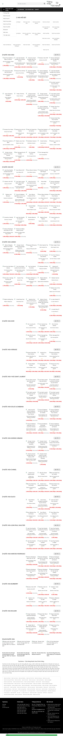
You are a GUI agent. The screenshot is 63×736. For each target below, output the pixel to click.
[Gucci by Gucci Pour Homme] (54, 500)
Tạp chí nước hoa (29, 9)
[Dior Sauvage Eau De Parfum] (43, 335)
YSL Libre (18, 692)
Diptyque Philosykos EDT (31, 248)
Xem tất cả (57, 54)
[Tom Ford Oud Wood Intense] (8, 267)
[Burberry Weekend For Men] (54, 598)
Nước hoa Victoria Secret (22, 687)
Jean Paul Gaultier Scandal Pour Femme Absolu (42, 534)
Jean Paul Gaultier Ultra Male (55, 134)
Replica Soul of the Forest (55, 291)
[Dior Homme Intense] (54, 324)
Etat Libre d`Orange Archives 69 (8, 282)
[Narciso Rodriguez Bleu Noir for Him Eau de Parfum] (54, 558)
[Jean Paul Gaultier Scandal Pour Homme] (54, 71)
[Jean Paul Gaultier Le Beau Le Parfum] (8, 58)
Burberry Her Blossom (8, 198)
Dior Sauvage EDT (15, 690)
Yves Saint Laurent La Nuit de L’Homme (42, 396)
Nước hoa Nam (44, 689)
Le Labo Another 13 (25, 692)
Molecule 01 (45, 687)
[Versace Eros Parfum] (19, 70)
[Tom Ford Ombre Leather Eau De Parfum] (19, 267)
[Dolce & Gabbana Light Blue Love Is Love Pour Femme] (19, 196)
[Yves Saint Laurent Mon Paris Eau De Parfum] (31, 381)
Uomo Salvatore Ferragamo (8, 98)
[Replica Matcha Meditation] (43, 278)
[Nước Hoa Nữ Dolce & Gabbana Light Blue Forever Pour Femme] (31, 412)
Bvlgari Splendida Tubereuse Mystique (31, 618)
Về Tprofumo (21, 9)
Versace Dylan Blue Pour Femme (55, 199)
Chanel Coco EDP (33, 692)
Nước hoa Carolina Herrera (18, 681)
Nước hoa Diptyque (45, 681)
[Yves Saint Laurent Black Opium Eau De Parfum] (54, 394)
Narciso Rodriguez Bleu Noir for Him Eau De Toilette (42, 562)
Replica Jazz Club (19, 143)
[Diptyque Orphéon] (43, 266)
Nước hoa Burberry (40, 679)
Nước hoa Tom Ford (30, 678)
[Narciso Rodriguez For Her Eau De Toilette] (54, 571)
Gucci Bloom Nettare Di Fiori (43, 199)
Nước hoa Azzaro (32, 679)
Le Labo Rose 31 (54, 311)
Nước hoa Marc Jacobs (16, 685)
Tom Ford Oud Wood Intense (8, 271)
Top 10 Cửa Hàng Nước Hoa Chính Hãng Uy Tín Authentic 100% (54, 654)
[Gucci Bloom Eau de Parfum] (54, 513)
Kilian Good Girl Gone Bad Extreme (31, 186)
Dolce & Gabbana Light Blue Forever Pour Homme (43, 112)
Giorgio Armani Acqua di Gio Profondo (43, 98)
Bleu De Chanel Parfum (42, 476)
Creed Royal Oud (19, 301)
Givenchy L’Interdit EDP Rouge (43, 174)
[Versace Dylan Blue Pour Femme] (54, 195)
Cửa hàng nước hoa (52, 689)
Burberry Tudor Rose (54, 590)
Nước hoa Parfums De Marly (36, 685)
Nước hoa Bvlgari (48, 679)
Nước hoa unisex (7, 21)
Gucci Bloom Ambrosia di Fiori (43, 516)
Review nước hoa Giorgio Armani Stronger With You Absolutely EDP (23, 654)
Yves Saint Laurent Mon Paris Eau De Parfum (31, 385)
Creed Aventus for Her (54, 221)
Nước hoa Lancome (31, 687)
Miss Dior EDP (13, 692)
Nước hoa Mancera (7, 685)
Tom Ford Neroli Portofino (31, 270)
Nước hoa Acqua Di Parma (9, 679)
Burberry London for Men (55, 144)
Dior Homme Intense (54, 327)
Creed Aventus (43, 143)
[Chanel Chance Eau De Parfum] (54, 484)
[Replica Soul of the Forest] (54, 288)
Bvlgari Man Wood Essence (42, 618)
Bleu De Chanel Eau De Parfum (31, 134)
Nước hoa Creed (14, 678)
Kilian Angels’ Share (55, 247)
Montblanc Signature (52, 690)
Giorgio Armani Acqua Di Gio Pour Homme (8, 158)
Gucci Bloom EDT (19, 172)
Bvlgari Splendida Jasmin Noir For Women (42, 631)
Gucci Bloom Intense (31, 172)
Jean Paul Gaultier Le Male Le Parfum (43, 134)
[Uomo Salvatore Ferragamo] (8, 94)
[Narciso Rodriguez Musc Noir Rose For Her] (54, 183)
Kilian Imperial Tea (43, 247)
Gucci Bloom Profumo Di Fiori (31, 199)
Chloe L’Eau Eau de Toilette (54, 209)
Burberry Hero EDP (43, 60)
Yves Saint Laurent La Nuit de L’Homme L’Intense (54, 99)
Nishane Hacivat (55, 280)
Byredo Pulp (19, 280)
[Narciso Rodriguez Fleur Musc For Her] (8, 229)
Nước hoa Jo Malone (37, 683)
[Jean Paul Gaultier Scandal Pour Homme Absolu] (19, 59)
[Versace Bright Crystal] (31, 206)
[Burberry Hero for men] (43, 587)
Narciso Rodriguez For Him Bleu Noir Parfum (54, 63)
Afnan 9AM (43, 183)
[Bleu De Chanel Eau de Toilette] (54, 473)
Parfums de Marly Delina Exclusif (20, 233)
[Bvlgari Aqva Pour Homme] (54, 107)
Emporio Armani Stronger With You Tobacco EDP (31, 63)
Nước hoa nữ (6, 18)
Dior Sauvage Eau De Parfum (42, 339)
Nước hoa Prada (45, 685)
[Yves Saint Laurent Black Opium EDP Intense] (19, 183)
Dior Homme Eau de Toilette (43, 328)
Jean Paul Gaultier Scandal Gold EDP (8, 174)
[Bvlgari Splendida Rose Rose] (54, 614)
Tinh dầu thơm (6, 35)
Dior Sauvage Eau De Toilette (20, 157)
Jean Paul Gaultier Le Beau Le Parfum (8, 62)
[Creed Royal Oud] (19, 299)
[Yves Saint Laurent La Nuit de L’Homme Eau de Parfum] (54, 381)
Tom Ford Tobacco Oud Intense (43, 259)
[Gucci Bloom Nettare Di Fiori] (43, 195)
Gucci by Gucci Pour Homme (54, 504)
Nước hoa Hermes (18, 694)
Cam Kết (37, 9)
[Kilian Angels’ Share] (54, 245)
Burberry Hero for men (42, 590)
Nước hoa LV (14, 689)
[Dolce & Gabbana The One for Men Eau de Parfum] (54, 425)
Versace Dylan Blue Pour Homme (55, 122)
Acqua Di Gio (39, 692)
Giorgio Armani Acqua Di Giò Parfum (54, 445)
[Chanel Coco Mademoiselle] (31, 473)
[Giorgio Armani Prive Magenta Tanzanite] (31, 442)
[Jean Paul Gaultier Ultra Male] (54, 130)
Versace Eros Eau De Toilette (20, 134)
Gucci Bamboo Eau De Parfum (31, 516)
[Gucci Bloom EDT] (19, 170)
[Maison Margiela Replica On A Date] (8, 245)
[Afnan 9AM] (43, 181)
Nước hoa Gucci (17, 683)
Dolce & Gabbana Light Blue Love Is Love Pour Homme (31, 429)
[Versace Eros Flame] (8, 129)
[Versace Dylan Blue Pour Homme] (54, 118)
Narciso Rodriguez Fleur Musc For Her (8, 233)
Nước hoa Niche (7, 24)
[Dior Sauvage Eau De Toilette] (19, 153)
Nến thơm (5, 32)
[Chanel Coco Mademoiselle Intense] (43, 484)
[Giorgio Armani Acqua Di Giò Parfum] (54, 441)
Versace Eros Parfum (20, 72)
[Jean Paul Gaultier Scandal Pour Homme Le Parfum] (31, 72)
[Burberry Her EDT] (8, 181)
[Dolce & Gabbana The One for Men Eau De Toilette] (43, 72)
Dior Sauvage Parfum (31, 156)
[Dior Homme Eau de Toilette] (43, 324)
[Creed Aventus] (43, 141)
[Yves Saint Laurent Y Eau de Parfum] (54, 83)
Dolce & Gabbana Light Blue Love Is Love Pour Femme (19, 200)
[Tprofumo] (8, 3)
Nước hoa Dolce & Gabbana (29, 681)
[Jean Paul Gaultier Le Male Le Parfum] (43, 130)
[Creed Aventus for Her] (54, 218)
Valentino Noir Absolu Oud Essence (31, 303)
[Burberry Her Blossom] (8, 195)
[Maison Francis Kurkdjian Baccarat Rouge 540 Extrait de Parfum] (43, 301)
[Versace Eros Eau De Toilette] (19, 130)
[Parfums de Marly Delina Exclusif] (19, 229)
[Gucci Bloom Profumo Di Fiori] (31, 195)
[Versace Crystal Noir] (43, 206)
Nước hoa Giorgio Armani (9, 683)
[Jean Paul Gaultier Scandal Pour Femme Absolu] (43, 530)
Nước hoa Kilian (13, 687)
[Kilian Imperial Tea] (43, 245)
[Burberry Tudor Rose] (54, 587)
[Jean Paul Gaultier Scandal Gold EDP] (8, 170)
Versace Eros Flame (8, 131)
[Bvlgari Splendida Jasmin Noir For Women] (43, 626)
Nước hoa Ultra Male (31, 689)
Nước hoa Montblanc (26, 685)
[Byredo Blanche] (31, 217)
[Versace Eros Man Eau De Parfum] (8, 71)
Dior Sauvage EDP (7, 690)
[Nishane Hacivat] (54, 278)
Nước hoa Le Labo (46, 678)
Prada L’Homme (20, 95)
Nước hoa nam (6, 15)
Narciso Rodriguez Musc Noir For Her (31, 561)
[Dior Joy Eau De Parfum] (31, 324)
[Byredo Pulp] (19, 278)
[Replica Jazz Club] (19, 141)
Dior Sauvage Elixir (43, 154)
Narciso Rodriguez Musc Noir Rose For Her (55, 187)
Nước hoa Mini (6, 26)
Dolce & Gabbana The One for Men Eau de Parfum (54, 429)
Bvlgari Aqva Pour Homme (55, 110)
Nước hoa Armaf (25, 679)
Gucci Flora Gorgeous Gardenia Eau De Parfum (43, 505)
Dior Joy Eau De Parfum (31, 327)
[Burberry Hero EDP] (43, 58)
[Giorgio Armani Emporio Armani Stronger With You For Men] (31, 96)
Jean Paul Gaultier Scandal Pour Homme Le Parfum (31, 76)
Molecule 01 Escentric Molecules (54, 271)
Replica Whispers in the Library (31, 282)
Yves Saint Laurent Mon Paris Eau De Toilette (31, 398)
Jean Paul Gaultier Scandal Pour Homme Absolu (19, 63)
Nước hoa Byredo (39, 687)
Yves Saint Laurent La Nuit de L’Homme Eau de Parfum (54, 385)
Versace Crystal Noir (43, 208)
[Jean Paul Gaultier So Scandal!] (19, 218)
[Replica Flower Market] (43, 218)
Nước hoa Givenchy (7, 689)
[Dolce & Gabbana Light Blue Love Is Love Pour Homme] (31, 425)
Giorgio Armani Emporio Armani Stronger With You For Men (31, 101)
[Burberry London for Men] (54, 141)
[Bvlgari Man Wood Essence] (43, 614)
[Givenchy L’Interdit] (8, 217)
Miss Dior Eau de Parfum (31, 338)
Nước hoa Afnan (18, 679)
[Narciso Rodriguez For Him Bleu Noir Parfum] (54, 59)
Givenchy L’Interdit (8, 219)
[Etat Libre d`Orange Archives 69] (8, 278)
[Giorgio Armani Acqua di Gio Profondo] (43, 94)
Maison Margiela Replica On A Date (8, 249)
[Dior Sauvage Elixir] (43, 152)
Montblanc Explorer (31, 143)
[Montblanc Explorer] (31, 141)
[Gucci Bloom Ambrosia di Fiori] (43, 513)
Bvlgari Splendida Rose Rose (54, 618)
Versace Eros (50, 692)
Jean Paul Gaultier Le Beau (8, 144)
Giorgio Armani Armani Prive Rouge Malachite (19, 251)
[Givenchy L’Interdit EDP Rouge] (43, 170)
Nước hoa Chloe (52, 687)
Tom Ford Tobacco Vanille (55, 258)
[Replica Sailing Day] (8, 299)
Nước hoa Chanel (7, 678)
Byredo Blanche (31, 219)
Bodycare (5, 29)
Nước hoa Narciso (22, 678)
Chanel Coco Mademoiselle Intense (42, 488)
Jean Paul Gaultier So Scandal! (20, 222)
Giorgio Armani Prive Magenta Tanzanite (31, 447)
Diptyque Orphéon (43, 268)
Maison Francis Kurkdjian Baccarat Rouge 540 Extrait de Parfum (43, 306)
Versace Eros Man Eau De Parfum (8, 75)
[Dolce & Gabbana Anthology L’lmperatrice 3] (43, 425)
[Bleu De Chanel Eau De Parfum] (31, 130)
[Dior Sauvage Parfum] (31, 153)
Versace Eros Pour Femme (54, 368)
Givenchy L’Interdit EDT (55, 173)
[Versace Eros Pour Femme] (54, 364)
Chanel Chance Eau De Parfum (54, 488)
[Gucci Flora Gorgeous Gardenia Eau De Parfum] (43, 501)
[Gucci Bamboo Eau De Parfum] (31, 513)
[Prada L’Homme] (19, 93)
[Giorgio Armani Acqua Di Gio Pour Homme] (8, 154)
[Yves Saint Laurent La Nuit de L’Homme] (43, 393)
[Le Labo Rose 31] (54, 309)
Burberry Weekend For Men (54, 602)
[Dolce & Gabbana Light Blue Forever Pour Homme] (43, 108)
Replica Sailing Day (8, 301)
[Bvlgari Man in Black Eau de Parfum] (31, 625)
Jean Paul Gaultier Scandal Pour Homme (54, 75)
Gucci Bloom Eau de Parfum (54, 516)
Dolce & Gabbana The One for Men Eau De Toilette (43, 76)
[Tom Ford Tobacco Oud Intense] (43, 255)
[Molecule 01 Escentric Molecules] (54, 267)
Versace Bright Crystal (31, 209)
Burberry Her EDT (8, 183)
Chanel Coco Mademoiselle (31, 477)
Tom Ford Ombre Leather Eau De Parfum (20, 271)
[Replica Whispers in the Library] (31, 278)
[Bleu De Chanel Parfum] (43, 473)
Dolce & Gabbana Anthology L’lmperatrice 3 (42, 429)
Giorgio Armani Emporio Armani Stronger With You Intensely (42, 461)
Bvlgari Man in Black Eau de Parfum (31, 629)
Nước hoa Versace (38, 678)
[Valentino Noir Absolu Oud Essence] (31, 300)
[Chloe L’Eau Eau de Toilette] (54, 206)
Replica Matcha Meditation (43, 281)
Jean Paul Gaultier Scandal (42, 545)
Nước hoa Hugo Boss (22, 689)
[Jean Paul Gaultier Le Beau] (8, 141)
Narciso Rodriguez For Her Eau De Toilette (54, 575)
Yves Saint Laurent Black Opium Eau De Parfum (54, 398)
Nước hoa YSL (6, 687)
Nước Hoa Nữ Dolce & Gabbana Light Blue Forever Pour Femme (31, 417)
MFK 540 (45, 692)
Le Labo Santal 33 (55, 301)
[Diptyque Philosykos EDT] (31, 245)
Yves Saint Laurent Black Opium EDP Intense (20, 187)
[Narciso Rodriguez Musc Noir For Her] (31, 557)
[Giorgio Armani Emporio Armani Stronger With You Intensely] (43, 456)
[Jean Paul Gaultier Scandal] (43, 541)
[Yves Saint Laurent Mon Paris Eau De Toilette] (31, 394)
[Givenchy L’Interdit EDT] (54, 170)
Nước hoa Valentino (53, 685)
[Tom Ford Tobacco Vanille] (54, 255)
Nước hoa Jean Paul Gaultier (26, 683)
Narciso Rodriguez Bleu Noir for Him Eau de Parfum (54, 562)
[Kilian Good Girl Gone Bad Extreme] (31, 182)
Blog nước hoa (9, 639)
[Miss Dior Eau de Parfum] (31, 335)
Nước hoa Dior (38, 681)
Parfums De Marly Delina (27, 694)
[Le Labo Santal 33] (54, 299)
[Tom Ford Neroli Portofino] (31, 267)
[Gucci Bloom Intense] (31, 170)
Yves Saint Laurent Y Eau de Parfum (55, 86)
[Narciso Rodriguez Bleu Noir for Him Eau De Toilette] (43, 558)
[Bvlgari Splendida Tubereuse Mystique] (31, 614)
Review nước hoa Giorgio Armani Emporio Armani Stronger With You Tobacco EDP (54, 706)
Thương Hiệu (6, 13)
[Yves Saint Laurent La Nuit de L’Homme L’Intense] (54, 95)
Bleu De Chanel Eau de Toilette (54, 477)
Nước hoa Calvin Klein (8, 681)
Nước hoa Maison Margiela (47, 683)
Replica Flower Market (43, 221)
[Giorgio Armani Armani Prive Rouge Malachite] (19, 246)
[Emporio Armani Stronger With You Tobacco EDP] (31, 59)
